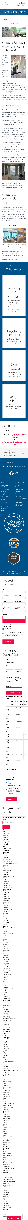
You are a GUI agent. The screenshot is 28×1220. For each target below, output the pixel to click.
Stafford (5, 1115)
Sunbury (5, 1129)
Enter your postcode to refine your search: (13, 818)
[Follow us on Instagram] (16, 473)
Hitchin (5, 978)
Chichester (6, 907)
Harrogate (6, 963)
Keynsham (6, 987)
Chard (5, 894)
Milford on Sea (7, 1020)
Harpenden (6, 961)
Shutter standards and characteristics (21, 498)
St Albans (6, 1111)
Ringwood (6, 1074)
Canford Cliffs (7, 889)
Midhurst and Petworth (9, 1018)
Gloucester (6, 950)
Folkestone (6, 948)
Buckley (5, 880)
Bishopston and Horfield (10, 863)
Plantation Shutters (5, 490)
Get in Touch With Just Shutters (6, 506)
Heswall (5, 972)
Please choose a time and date (14, 697)
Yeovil (5, 1213)
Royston (5, 1078)
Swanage (5, 1139)
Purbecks (5, 1063)
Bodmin (5, 867)
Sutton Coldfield (7, 1137)
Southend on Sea (8, 1107)
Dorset (5, 930)
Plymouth (6, 1052)
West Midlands (7, 1177)
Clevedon (6, 917)
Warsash (5, 1172)
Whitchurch (6, 1187)
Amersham (6, 833)
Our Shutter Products (5, 486)
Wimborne (6, 1194)
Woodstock (6, 1203)
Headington (6, 968)
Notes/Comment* (11, 769)
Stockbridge (6, 1118)
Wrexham (6, 1211)
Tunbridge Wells (7, 1163)
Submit (8, 641)
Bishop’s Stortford (8, 861)
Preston (5, 1059)
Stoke (4, 1122)
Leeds (5, 992)
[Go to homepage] (21, 4)
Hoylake (5, 981)
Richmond (6, 1072)
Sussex (5, 1135)
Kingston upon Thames (10, 989)
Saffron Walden (7, 1081)
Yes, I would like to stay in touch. (14, 629)
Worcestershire (7, 1207)
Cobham (5, 920)
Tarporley (6, 1140)
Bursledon (6, 881)
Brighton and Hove (8, 876)
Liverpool (6, 996)
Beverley (5, 854)
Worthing (5, 1209)
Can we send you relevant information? (10, 625)
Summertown (7, 1128)
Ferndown (6, 944)
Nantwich (6, 1026)
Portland (5, 1057)
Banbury (5, 843)
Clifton (5, 918)
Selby (4, 1089)
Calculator (5, 496)
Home (3, 479)
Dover (5, 931)
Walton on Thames (8, 1168)
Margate (5, 1013)
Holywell (5, 980)
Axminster (6, 839)
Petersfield (6, 1050)
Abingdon (6, 830)
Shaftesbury (6, 1091)
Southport (6, 1109)
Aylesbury (6, 841)
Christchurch (6, 911)
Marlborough (6, 1017)
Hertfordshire (7, 970)
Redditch (5, 1068)
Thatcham (6, 1152)
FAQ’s (3, 511)
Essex (4, 937)
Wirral (4, 1198)
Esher (4, 935)
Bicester (5, 857)
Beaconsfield (7, 848)
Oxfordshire (6, 1044)
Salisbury (5, 1083)
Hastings (5, 965)
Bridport (5, 874)
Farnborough (6, 941)
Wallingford (6, 1166)
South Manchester (8, 1103)
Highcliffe (5, 976)
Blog (3, 499)
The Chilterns (7, 1153)
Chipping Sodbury (8, 909)
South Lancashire (8, 1102)
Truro (4, 1161)
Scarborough (7, 1087)
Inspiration (5, 494)
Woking (5, 1202)
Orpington (6, 1041)
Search (6, 827)
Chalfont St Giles (8, 893)
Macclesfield (6, 1005)
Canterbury (6, 891)
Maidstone (6, 1007)
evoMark (18, 574)
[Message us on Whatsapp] (2, 4)
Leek (4, 994)
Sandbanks (6, 1085)
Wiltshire (5, 1190)
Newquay (6, 1035)
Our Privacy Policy (19, 490)
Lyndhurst (6, 1004)
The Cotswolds (7, 1155)
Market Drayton (7, 1015)
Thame (5, 1150)
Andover (5, 835)
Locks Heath (6, 998)
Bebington (6, 852)
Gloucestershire (7, 952)
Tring (4, 1159)
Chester (5, 906)
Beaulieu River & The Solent (11, 850)
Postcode (5, 614)
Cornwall (5, 924)
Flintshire (5, 946)
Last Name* (18, 595)
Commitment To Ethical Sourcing (20, 504)
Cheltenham (6, 898)
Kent (4, 985)
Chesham (6, 900)
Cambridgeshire (7, 887)
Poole (4, 1054)
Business (18, 479)
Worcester (6, 1205)
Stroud (5, 1124)
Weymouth (6, 1185)
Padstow (5, 1046)
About (3, 482)
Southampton (7, 1105)
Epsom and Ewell (8, 933)
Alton (4, 832)
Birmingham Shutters (9, 859)
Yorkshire (5, 1216)
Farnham (5, 943)
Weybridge (6, 1183)
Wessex (5, 1176)
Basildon (5, 844)
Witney (5, 1200)
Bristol (5, 878)
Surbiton (5, 1131)
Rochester (6, 1076)
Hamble (5, 955)
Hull (4, 983)
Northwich (6, 1039)
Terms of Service (18, 486)
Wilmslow (6, 1189)
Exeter (5, 939)
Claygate (5, 915)
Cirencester (6, 913)
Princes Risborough (8, 1061)
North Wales (6, 1037)
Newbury (5, 1033)
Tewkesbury (6, 1148)
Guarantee (19, 494)
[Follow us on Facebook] (11, 473)
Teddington (6, 1142)
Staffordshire (6, 1116)
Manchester (6, 1011)
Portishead (6, 1055)
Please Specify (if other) (20, 607)
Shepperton (6, 1092)
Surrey (5, 1133)
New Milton (6, 1031)
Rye (4, 1079)
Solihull (5, 1100)
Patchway (6, 1048)
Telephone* (18, 601)
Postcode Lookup (14, 621)
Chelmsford (6, 896)
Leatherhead (6, 991)
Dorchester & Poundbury (10, 928)
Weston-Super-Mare (9, 1181)
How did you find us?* (7, 607)
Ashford (5, 837)
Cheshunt (6, 904)
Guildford (5, 954)
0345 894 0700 (17, 434)
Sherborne (6, 1094)
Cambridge (6, 885)
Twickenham (6, 1165)
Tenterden (6, 1146)
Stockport (6, 1120)
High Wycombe (7, 974)
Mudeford (6, 1024)
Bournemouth (7, 870)
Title (3, 589)
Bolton (5, 869)
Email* (4, 601)
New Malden (6, 1029)
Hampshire (6, 957)
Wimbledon (6, 1192)
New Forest (6, 1028)
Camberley (6, 883)
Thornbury (6, 1157)
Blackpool (6, 865)
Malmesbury (6, 1009)
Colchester (6, 922)
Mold (4, 1022)
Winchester (6, 1196)
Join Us (4, 502)
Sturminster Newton (9, 1126)
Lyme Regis (6, 1000)
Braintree (5, 872)
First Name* (5, 595)
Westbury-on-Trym (8, 1179)
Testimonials (20, 482)
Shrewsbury (6, 1096)
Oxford (5, 1042)
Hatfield (5, 967)
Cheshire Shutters (8, 902)
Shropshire (6, 1098)
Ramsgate (6, 1065)
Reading (5, 1066)
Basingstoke (6, 846)
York (4, 1214)
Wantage (5, 1170)
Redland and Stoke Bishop (10, 1070)
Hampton (6, 959)
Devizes (5, 926)
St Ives (5, 1113)
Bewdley (5, 856)
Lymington (6, 1002)
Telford (5, 1144)
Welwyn (5, 1174)
